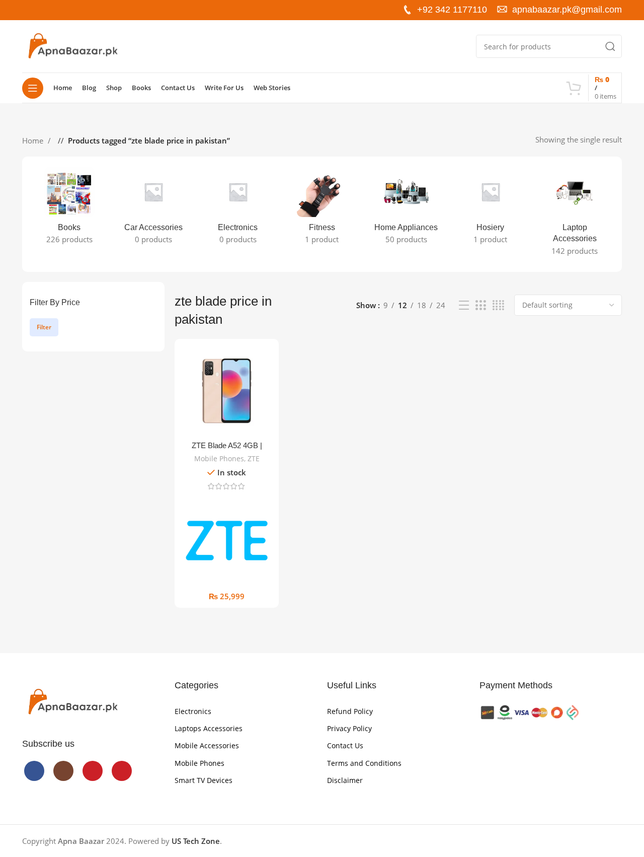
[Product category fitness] (322, 208)
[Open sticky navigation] (32, 88)
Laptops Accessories (209, 728)
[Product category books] (69, 208)
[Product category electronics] (238, 208)
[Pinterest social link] (78, 10)
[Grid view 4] (498, 305)
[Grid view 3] (480, 305)
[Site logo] (72, 45)
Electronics (193, 711)
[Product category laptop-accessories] (575, 214)
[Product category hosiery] (490, 208)
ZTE (254, 458)
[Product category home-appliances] (406, 208)
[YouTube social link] (62, 10)
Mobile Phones (219, 458)
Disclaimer (345, 780)
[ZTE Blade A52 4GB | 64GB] (226, 391)
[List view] (464, 305)
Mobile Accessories (207, 745)
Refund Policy (350, 711)
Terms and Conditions (364, 763)
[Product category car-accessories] (153, 208)
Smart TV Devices (203, 780)
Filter (44, 327)
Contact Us (345, 745)
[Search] (610, 46)
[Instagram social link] (46, 10)
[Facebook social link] (30, 10)
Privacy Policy (349, 728)
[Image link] (72, 701)
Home (33, 140)
